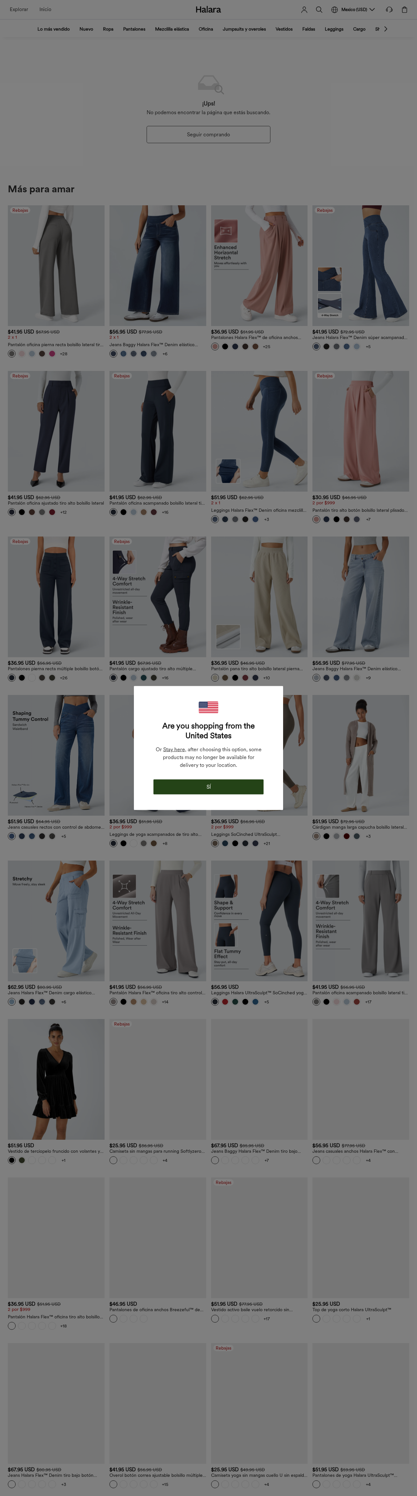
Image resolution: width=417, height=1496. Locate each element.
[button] (208, 707)
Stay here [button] (174, 749)
